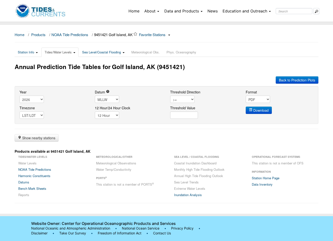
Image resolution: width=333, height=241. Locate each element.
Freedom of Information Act (119, 233)
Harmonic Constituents (34, 175)
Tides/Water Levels (58, 52)
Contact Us (162, 233)
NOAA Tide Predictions (69, 34)
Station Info (26, 52)
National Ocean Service (140, 228)
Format (251, 92)
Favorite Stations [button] (152, 34)
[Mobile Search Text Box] (316, 11)
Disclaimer (39, 233)
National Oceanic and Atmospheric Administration (70, 228)
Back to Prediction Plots (297, 80)
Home (133, 11)
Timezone (27, 107)
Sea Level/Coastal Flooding (101, 52)
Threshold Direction (185, 92)
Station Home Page (265, 178)
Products (38, 34)
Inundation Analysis (188, 194)
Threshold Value (182, 107)
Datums (23, 182)
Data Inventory (262, 184)
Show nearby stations (38, 137)
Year (23, 92)
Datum (100, 92)
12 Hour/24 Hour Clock (112, 107)
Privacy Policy (182, 228)
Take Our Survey (73, 233)
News (212, 11)
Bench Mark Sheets (32, 188)
